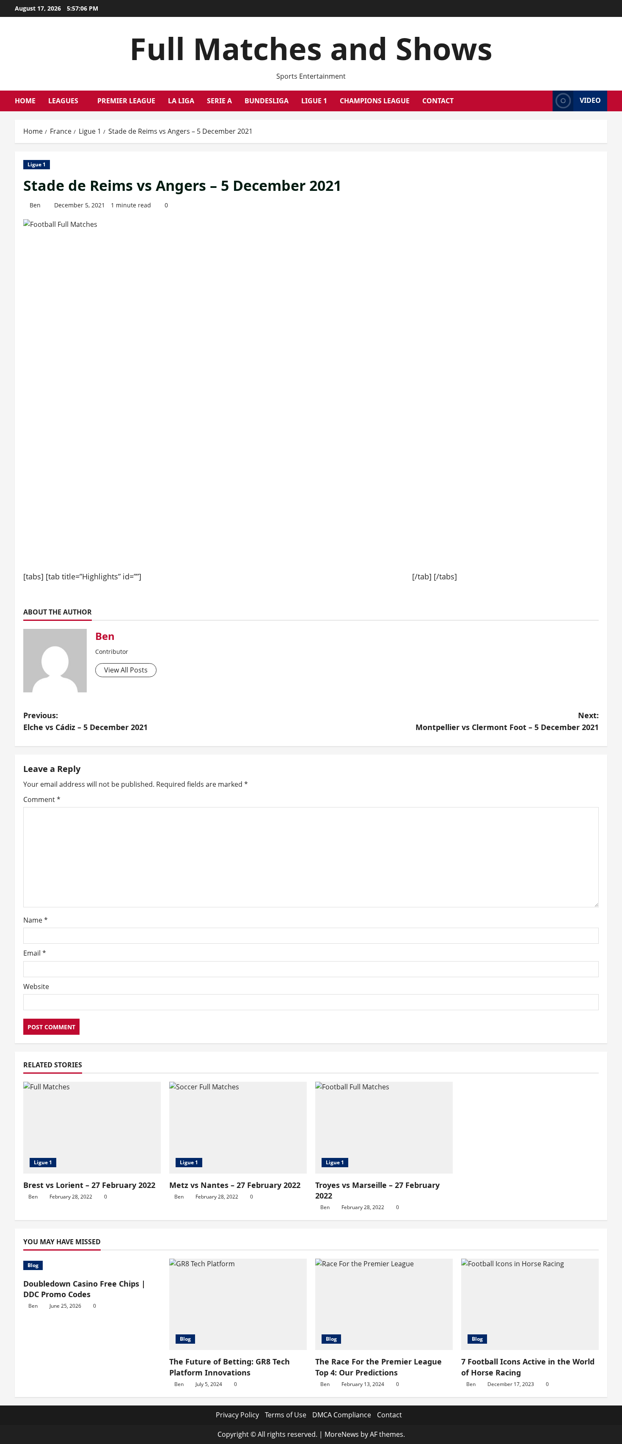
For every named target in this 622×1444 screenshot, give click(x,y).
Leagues (63, 100)
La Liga (181, 100)
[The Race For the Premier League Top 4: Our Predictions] (384, 1304)
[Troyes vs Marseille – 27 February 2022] (384, 1128)
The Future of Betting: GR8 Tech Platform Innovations (229, 1366)
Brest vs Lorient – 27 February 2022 (89, 1185)
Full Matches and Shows (311, 48)
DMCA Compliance (341, 1414)
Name (35, 920)
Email (34, 953)
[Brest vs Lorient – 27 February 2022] (92, 1128)
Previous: (85, 721)
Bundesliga (267, 100)
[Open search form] (543, 101)
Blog (33, 1265)
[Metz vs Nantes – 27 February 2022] (238, 1128)
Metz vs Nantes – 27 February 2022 (234, 1185)
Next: (507, 721)
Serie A (219, 100)
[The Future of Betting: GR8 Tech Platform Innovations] (238, 1304)
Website (36, 986)
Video (590, 100)
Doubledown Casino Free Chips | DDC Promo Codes (84, 1289)
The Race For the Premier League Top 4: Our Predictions (378, 1366)
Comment (42, 799)
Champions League (375, 100)
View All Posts (126, 670)
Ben (35, 205)
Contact (438, 100)
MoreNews (342, 1434)
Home (25, 100)
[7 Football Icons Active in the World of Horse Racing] (530, 1304)
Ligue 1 (314, 100)
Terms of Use (285, 1414)
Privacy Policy (237, 1414)
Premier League (126, 100)
